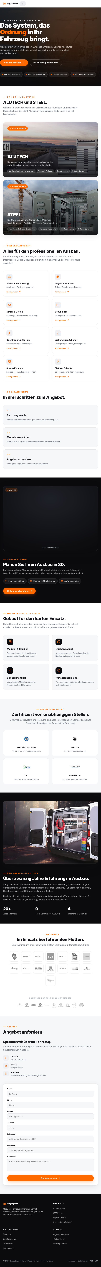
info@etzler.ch (59, 1239)
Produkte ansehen (12, 62)
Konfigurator (8, 1248)
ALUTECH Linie (59, 1208)
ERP (96, 1261)
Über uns (7, 1234)
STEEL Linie (58, 1213)
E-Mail (10, 1111)
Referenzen (8, 1243)
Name (9, 1089)
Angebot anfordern (61, 1234)
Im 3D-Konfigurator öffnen (46, 62)
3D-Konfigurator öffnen (18, 591)
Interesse (11, 1145)
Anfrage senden (49, 1178)
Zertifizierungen (10, 1239)
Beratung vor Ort (60, 1243)
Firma (9, 1100)
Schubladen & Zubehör (63, 1222)
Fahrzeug (11, 1134)
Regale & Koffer (59, 1218)
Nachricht (11, 1157)
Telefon (10, 1123)
